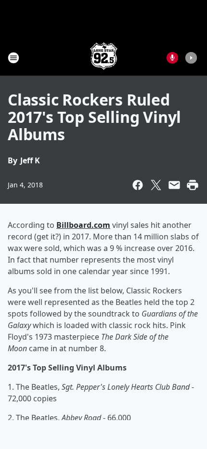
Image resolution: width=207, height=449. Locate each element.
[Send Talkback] (172, 58)
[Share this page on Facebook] (137, 185)
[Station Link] (104, 57)
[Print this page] (192, 185)
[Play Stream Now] (191, 58)
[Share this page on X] (156, 185)
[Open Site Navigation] (13, 58)
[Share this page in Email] (174, 185)
